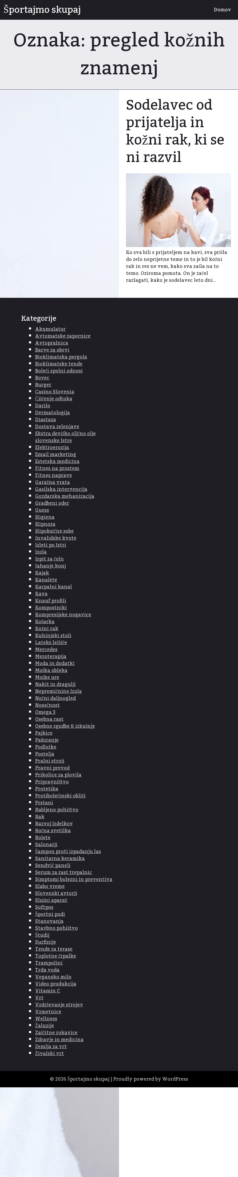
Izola (41, 552)
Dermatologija (52, 412)
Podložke (45, 747)
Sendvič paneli (53, 865)
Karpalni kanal (53, 587)
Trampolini (49, 963)
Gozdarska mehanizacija (64, 496)
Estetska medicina (57, 461)
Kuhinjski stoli (53, 635)
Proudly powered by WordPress (150, 1079)
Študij (42, 935)
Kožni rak (46, 628)
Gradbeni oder (52, 503)
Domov (222, 10)
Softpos (44, 907)
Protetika (46, 789)
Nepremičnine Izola (58, 691)
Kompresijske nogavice (63, 614)
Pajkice (44, 733)
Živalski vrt (49, 1053)
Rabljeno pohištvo (56, 809)
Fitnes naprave (53, 475)
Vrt (39, 998)
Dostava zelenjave (57, 426)
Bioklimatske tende (58, 364)
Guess (42, 510)
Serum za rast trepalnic (63, 872)
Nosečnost (47, 705)
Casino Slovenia (54, 391)
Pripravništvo (52, 782)
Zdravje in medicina (59, 1039)
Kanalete (46, 580)
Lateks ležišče (51, 642)
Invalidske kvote (55, 538)
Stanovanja (49, 921)
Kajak (42, 573)
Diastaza (45, 419)
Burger (43, 385)
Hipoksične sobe (54, 531)
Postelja (44, 754)
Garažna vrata (52, 482)
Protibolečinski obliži (60, 796)
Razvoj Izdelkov (54, 823)
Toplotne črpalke (55, 956)
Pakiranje (47, 740)
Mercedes (46, 649)
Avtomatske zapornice (63, 336)
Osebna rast (49, 719)
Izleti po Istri (50, 545)
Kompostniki (51, 607)
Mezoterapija (50, 656)
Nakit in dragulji (55, 684)
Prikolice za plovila (58, 775)
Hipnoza (45, 524)
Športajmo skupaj (42, 10)
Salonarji (46, 844)
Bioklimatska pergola (61, 357)
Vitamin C (47, 991)
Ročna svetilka (53, 830)
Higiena (45, 517)
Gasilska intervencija (61, 489)
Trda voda (47, 970)
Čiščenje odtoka (53, 398)
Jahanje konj (50, 566)
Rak (39, 816)
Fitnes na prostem (57, 468)
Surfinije (45, 942)
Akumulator (50, 329)
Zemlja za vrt (51, 1046)
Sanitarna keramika (60, 858)
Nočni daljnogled (55, 698)
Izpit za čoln (49, 559)
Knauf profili (50, 600)
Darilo (42, 405)
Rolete (43, 837)
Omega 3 (45, 712)
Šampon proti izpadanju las (68, 851)
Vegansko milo (53, 977)
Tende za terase (54, 949)
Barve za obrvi (52, 350)
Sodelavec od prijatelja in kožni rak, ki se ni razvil (175, 131)
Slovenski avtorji (56, 893)
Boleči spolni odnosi (59, 371)
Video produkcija (55, 984)
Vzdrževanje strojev (59, 1005)
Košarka (45, 621)
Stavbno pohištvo (56, 928)
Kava (41, 594)
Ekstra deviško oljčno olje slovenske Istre (65, 437)
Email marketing (55, 454)
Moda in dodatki (55, 663)
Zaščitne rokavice (56, 1032)
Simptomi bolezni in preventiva (73, 879)
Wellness (46, 1018)
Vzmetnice (48, 1011)
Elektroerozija (52, 447)
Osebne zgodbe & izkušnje (65, 726)
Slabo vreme (50, 886)
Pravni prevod (52, 768)
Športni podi (50, 914)
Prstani (44, 803)
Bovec (42, 378)
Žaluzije (44, 1025)
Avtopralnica (51, 343)
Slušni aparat (51, 900)
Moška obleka (51, 670)
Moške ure (47, 677)
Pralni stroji (49, 761)
